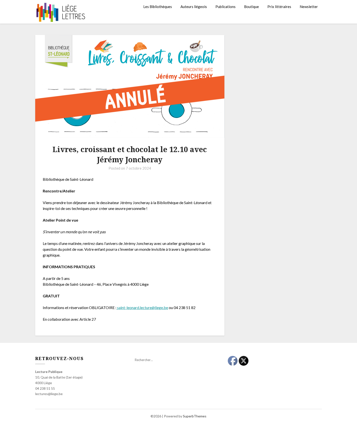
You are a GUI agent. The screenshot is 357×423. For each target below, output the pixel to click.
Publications (225, 6)
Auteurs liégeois (193, 6)
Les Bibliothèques (157, 6)
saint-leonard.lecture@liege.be (142, 307)
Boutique (251, 6)
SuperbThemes (194, 416)
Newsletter (309, 6)
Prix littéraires (279, 6)
